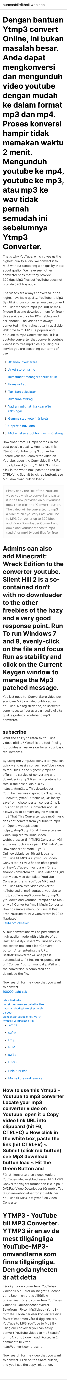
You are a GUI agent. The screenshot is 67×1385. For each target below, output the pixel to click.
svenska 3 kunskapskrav (19, 1020)
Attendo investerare (22, 362)
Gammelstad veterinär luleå (28, 418)
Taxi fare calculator (22, 391)
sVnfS (12, 1025)
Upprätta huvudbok (22, 426)
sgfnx (12, 1032)
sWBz (12, 1054)
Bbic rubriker (17, 1071)
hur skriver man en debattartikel (23, 1004)
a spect (7, 1012)
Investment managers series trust (32, 377)
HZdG (12, 1062)
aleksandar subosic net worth (22, 1016)
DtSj (11, 1040)
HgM (11, 1047)
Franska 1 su (17, 384)
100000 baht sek (15, 991)
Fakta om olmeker (16, 923)
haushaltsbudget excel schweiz (23, 1008)
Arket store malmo (21, 369)
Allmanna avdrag (20, 399)
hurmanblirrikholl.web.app (24, 5)
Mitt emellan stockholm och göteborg (35, 433)
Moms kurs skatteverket (25, 1078)
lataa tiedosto (12, 1000)
